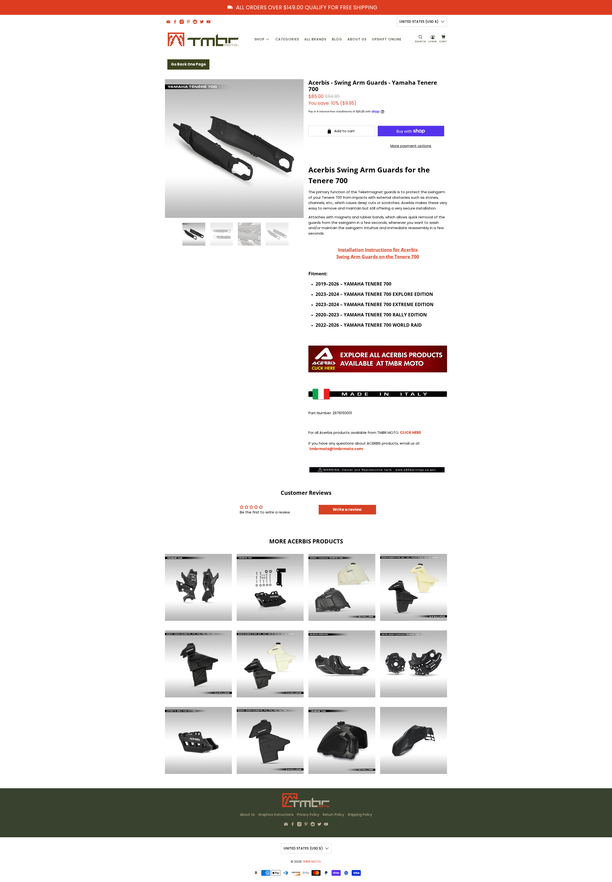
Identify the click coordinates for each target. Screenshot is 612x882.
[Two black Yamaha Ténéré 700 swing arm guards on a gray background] (234, 148)
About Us (356, 39)
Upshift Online (386, 39)
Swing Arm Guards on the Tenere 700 (377, 256)
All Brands (315, 39)
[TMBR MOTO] (203, 39)
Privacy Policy (308, 814)
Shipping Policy (360, 814)
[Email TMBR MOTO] (168, 22)
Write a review (347, 509)
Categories (287, 39)
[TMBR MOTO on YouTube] (208, 22)
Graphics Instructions (276, 814)
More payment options (410, 145)
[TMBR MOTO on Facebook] (175, 22)
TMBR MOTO (311, 862)
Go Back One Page (188, 64)
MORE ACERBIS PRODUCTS (306, 541)
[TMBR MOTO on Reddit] (195, 22)
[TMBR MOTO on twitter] (202, 22)
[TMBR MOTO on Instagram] (182, 22)
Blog (337, 39)
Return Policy (333, 814)
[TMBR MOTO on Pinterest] (188, 22)
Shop (259, 39)
